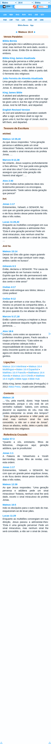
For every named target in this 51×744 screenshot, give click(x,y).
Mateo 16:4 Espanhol (27, 369)
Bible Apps (21, 379)
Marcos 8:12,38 (11, 160)
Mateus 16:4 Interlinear (15, 366)
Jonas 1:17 (9, 204)
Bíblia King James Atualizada (19, 58)
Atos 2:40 (8, 180)
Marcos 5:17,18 (11, 316)
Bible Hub (34, 379)
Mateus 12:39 (10, 484)
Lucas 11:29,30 (11, 222)
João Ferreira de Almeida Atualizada (23, 78)
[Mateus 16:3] (3, 339)
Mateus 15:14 (10, 251)
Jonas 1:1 (8, 453)
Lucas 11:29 (9, 515)
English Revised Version (16, 110)
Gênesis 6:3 (9, 266)
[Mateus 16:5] (47, 339)
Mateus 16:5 (9, 504)
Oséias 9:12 (9, 298)
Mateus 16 (8, 397)
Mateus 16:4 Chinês (23, 375)
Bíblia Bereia (10, 41)
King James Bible (12, 92)
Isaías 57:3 (9, 439)
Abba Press (14, 386)
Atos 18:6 (8, 331)
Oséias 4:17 (9, 287)
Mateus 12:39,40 (12, 139)
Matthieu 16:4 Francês (14, 372)
